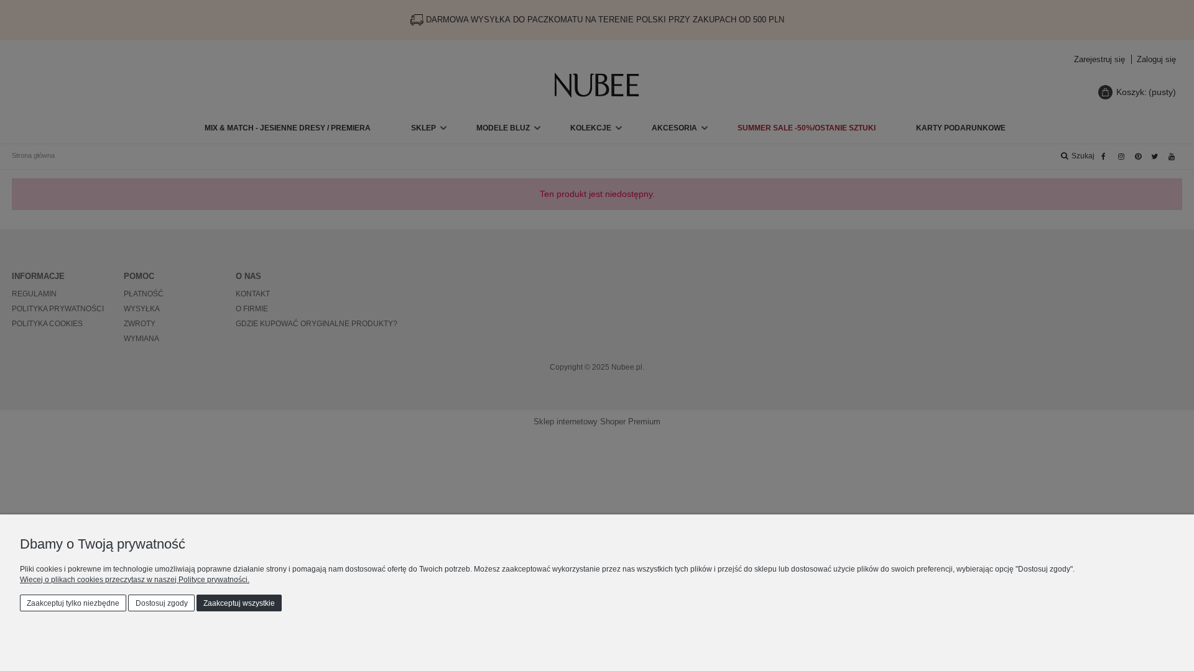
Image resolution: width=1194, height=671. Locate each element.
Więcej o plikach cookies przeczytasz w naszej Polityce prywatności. (134, 579)
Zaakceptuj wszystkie (239, 603)
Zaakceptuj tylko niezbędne (73, 603)
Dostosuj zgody (162, 603)
